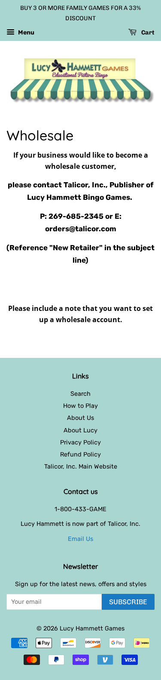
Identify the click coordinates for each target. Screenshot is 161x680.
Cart (147, 32)
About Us (80, 418)
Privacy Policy (80, 442)
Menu (25, 32)
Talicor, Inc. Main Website (80, 466)
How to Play (80, 406)
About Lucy (80, 430)
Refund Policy (80, 454)
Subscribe (128, 602)
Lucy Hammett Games (92, 628)
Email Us (80, 539)
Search (80, 393)
